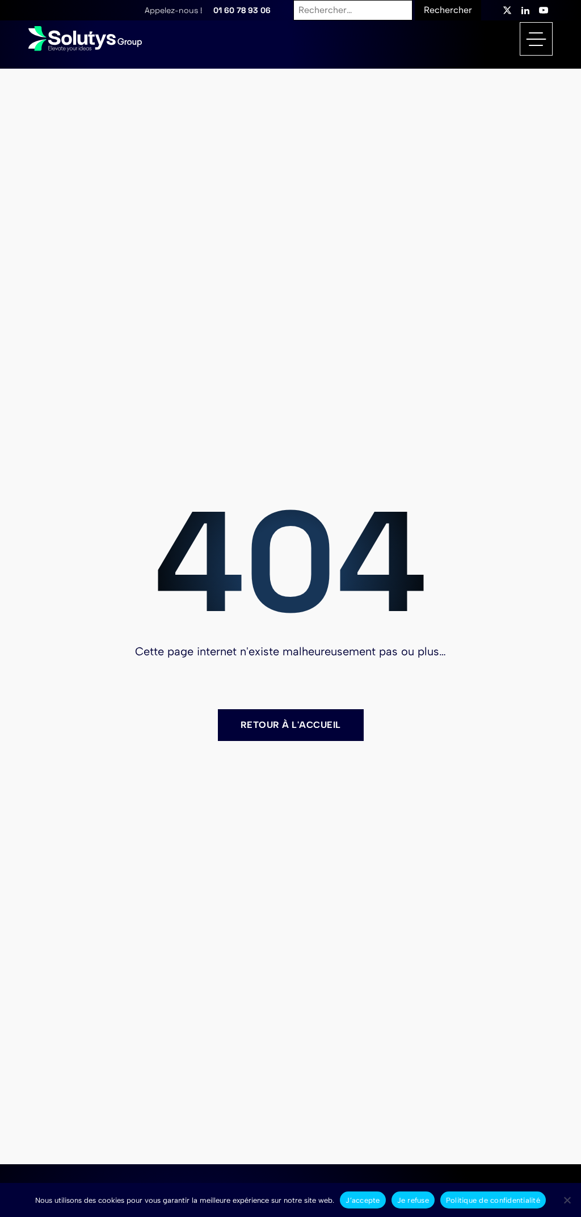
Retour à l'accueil (291, 724)
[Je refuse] (566, 1200)
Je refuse (413, 1200)
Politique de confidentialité (493, 1200)
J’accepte (363, 1200)
